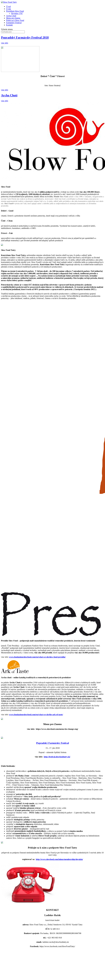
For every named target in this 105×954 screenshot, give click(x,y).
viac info (4, 43)
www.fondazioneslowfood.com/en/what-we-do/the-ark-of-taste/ (36, 714)
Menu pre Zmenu (13, 18)
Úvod (8, 6)
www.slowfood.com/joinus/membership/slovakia (61, 859)
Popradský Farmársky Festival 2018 (25, 37)
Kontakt (9, 25)
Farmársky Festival (14, 23)
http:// (38, 859)
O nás (8, 9)
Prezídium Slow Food (15, 11)
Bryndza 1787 (17, 13)
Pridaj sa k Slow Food (15, 20)
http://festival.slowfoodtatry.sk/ (57, 757)
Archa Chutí (11, 16)
